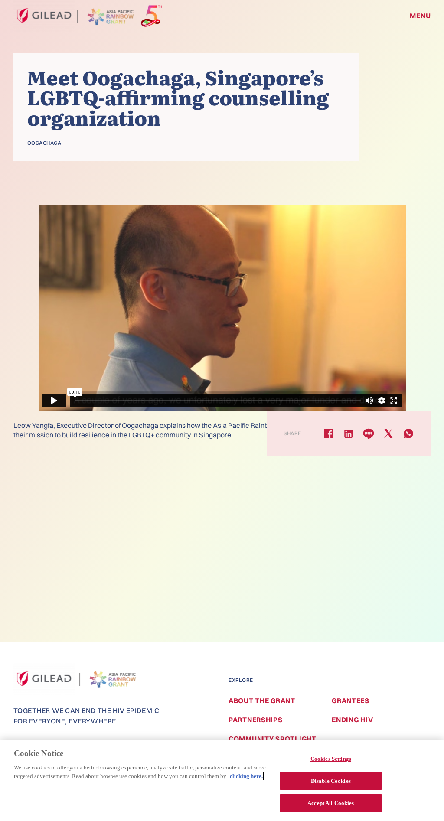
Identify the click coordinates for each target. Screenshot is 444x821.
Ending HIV (352, 719)
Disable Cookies (331, 781)
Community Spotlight (273, 738)
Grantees (350, 700)
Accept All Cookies (330, 803)
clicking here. (246, 776)
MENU (420, 15)
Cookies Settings (330, 759)
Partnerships (256, 719)
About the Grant (262, 700)
